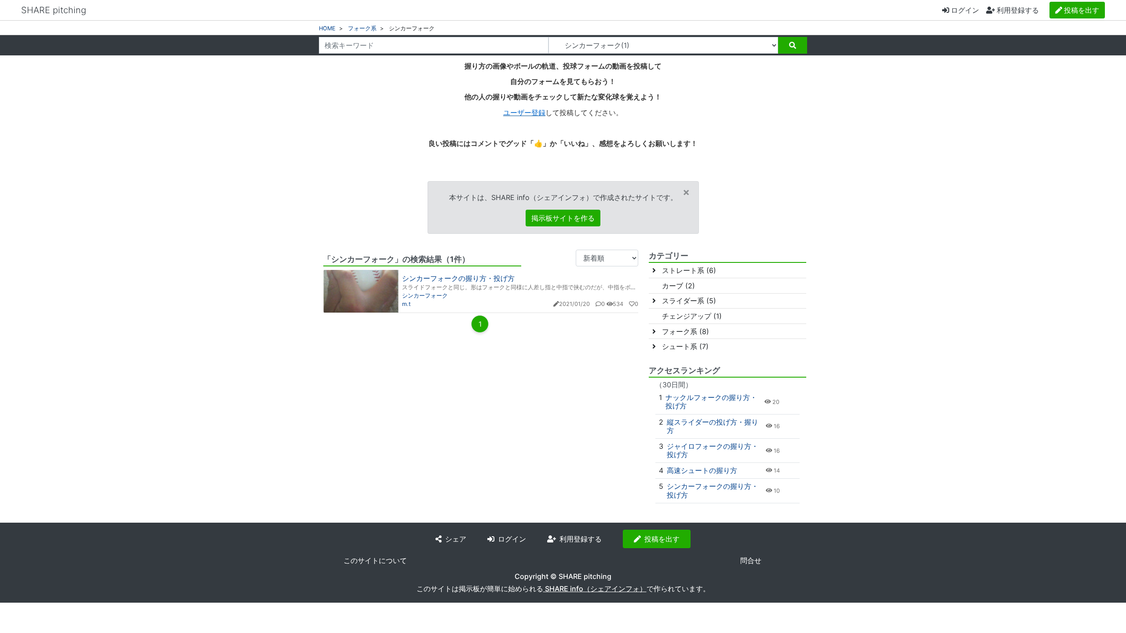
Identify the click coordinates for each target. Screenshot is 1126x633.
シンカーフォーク (425, 295)
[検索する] (792, 45)
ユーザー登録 (524, 112)
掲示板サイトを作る (563, 218)
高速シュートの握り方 (702, 470)
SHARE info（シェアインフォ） (595, 588)
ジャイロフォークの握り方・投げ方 (712, 450)
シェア (455, 539)
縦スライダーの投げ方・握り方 (712, 426)
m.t (406, 304)
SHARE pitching (53, 10)
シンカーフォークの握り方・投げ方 (458, 278)
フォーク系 (362, 28)
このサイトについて (375, 560)
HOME (327, 28)
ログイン (965, 10)
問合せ (750, 560)
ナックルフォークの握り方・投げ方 (711, 401)
